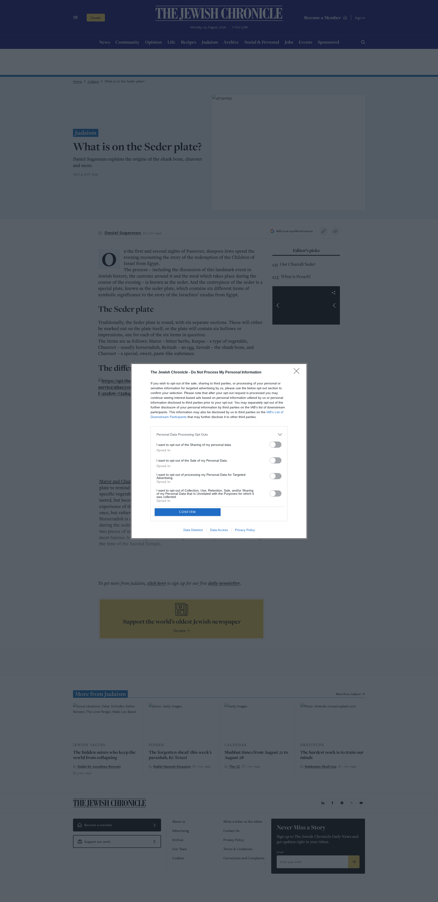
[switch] (276, 445)
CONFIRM (187, 512)
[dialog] (219, 451)
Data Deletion (193, 530)
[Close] (298, 372)
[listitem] (219, 434)
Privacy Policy (245, 530)
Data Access (219, 530)
